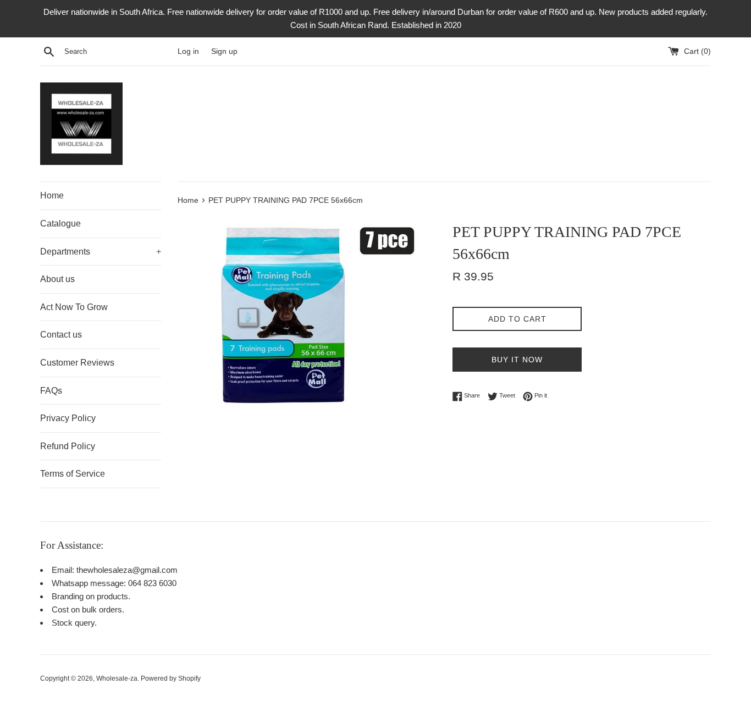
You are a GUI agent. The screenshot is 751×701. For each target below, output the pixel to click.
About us (57, 279)
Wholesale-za (116, 678)
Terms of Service (72, 473)
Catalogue (60, 223)
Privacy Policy (68, 418)
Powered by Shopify (171, 678)
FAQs (51, 390)
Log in (188, 51)
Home (52, 195)
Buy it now (517, 359)
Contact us (61, 334)
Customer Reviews (77, 362)
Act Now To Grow (74, 307)
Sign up (224, 51)
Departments (100, 251)
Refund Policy (67, 446)
